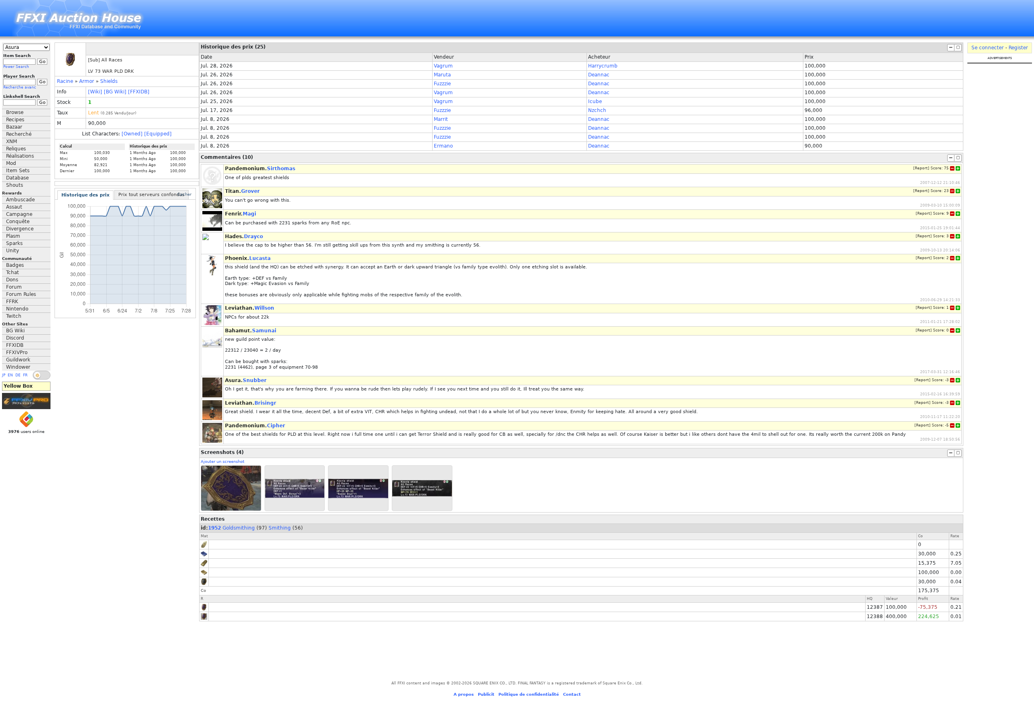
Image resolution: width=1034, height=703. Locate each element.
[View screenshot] (231, 488)
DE (18, 375)
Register (1018, 48)
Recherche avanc (19, 87)
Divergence (20, 229)
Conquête (17, 221)
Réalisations (20, 156)
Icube (595, 101)
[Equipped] (158, 134)
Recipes (15, 119)
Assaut (14, 207)
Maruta (442, 75)
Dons (12, 280)
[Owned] (132, 134)
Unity (12, 250)
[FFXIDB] (138, 92)
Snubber (255, 380)
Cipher (276, 426)
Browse (14, 112)
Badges (15, 265)
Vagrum (443, 66)
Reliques (16, 149)
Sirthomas (281, 168)
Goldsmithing (239, 528)
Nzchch (597, 110)
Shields (109, 81)
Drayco (253, 236)
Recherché (19, 134)
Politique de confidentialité (528, 694)
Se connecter (987, 48)
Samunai (264, 331)
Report (921, 168)
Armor (86, 81)
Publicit (486, 694)
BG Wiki (15, 331)
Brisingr (265, 403)
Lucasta (260, 258)
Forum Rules (21, 294)
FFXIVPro (16, 352)
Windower (18, 367)
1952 (214, 528)
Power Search (16, 67)
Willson (264, 308)
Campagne (19, 214)
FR (25, 375)
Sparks (14, 243)
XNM (11, 141)
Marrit (441, 119)
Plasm (13, 236)
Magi (249, 214)
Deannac (598, 75)
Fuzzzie (442, 84)
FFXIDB (14, 345)
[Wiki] (95, 92)
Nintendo (17, 309)
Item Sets (17, 170)
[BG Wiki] (115, 92)
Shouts (14, 185)
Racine (65, 81)
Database (17, 178)
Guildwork (18, 360)
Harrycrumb (603, 66)
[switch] (41, 375)
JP (3, 375)
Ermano (443, 146)
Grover (250, 191)
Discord (15, 338)
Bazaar (14, 127)
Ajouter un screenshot (222, 461)
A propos (464, 694)
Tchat (12, 272)
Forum (14, 287)
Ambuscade (20, 200)
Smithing (280, 528)
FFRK (12, 301)
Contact (572, 694)
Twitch (13, 316)
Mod (11, 163)
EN (10, 375)
